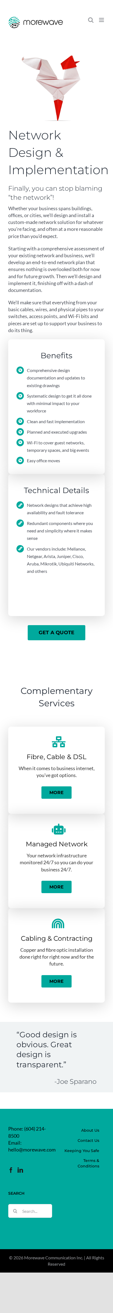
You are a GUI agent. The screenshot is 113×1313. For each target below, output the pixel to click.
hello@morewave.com (32, 1150)
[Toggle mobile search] (91, 20)
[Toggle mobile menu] (102, 20)
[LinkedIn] (20, 1170)
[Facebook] (11, 1170)
